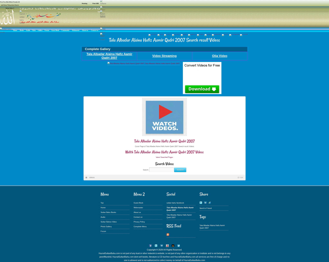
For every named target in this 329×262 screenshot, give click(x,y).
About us (137, 212)
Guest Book (138, 203)
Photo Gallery (106, 226)
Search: (146, 170)
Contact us (138, 217)
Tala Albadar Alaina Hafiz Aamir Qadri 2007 (164, 141)
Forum (103, 231)
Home (103, 208)
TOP (241, 177)
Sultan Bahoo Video (109, 222)
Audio (103, 217)
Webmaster (138, 208)
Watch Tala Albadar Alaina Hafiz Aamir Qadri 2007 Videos (164, 152)
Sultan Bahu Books (108, 212)
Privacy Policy (139, 222)
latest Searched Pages (164, 157)
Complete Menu (140, 226)
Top (102, 203)
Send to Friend (206, 208)
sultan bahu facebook (175, 203)
